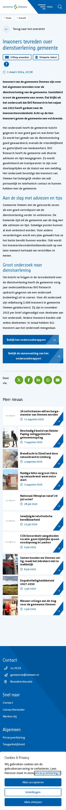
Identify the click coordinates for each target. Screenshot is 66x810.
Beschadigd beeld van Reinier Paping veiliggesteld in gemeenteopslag (39, 434)
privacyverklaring (46, 773)
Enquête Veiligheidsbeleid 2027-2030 (37, 582)
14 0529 (15, 668)
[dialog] (33, 781)
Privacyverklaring (14, 737)
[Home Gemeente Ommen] (15, 7)
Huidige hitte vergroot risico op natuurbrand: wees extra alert (38, 476)
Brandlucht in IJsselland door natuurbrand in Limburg (39, 455)
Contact (8, 702)
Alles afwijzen (33, 802)
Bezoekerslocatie (21, 681)
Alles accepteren (33, 782)
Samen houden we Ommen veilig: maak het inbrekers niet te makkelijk (40, 561)
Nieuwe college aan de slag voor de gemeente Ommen (38, 602)
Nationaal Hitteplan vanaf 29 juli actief (38, 497)
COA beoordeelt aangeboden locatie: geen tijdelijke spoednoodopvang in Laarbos (40, 539)
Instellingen (33, 792)
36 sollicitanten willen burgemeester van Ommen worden (39, 412)
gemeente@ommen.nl (24, 674)
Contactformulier (14, 709)
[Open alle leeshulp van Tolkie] (6, 64)
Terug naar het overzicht (29, 29)
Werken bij (10, 716)
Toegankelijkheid (14, 744)
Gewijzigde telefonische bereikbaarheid (36, 517)
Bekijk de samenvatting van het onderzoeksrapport (28, 356)
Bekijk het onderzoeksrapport (26, 339)
